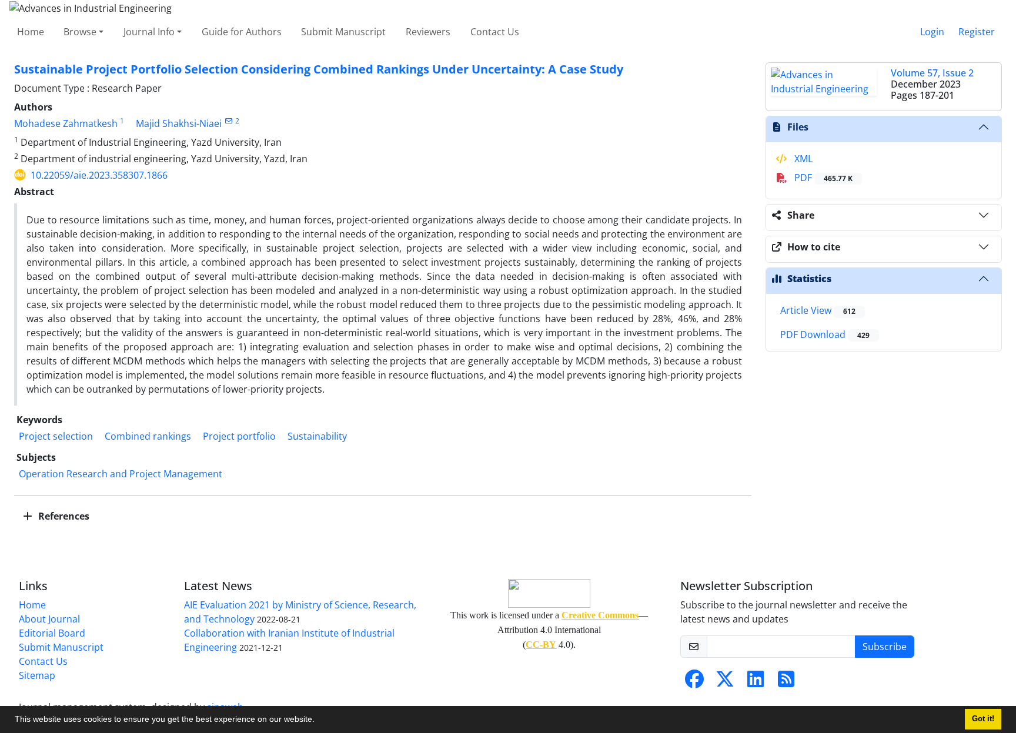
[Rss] (786, 682)
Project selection (56, 436)
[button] (318, 720)
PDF (822, 177)
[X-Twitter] (725, 682)
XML (802, 158)
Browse (79, 31)
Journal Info (149, 31)
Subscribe (885, 646)
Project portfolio (239, 436)
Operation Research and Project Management (120, 473)
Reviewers (428, 31)
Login (932, 31)
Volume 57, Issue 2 (932, 72)
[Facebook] (694, 682)
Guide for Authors (242, 31)
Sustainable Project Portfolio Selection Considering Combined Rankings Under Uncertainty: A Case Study (318, 69)
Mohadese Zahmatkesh (66, 123)
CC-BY (541, 645)
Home (30, 31)
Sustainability (317, 436)
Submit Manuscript (343, 31)
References (62, 516)
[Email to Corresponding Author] (228, 121)
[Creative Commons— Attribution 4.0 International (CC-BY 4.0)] (549, 593)
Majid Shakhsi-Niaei (179, 123)
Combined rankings (148, 436)
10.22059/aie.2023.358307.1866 (99, 175)
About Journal (49, 618)
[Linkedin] (755, 682)
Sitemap (37, 675)
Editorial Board (52, 633)
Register (976, 31)
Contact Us (494, 31)
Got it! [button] (983, 719)
